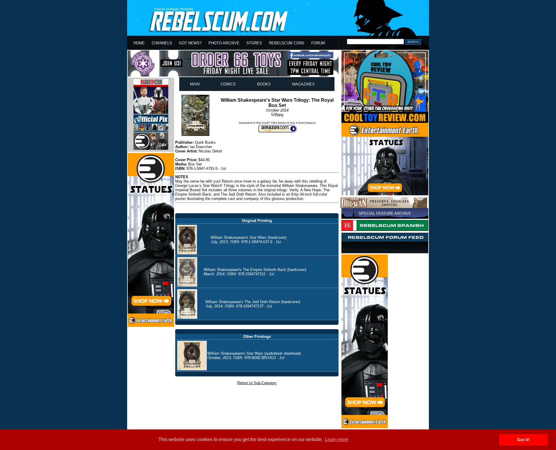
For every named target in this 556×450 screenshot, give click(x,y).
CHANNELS (162, 43)
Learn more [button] (336, 439)
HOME (139, 43)
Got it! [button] (523, 439)
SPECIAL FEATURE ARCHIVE (385, 213)
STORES (254, 43)
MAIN (195, 84)
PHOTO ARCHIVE (224, 43)
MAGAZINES (303, 84)
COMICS (228, 84)
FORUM (318, 43)
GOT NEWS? (190, 43)
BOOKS (264, 84)
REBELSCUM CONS (286, 43)
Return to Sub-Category (257, 383)
